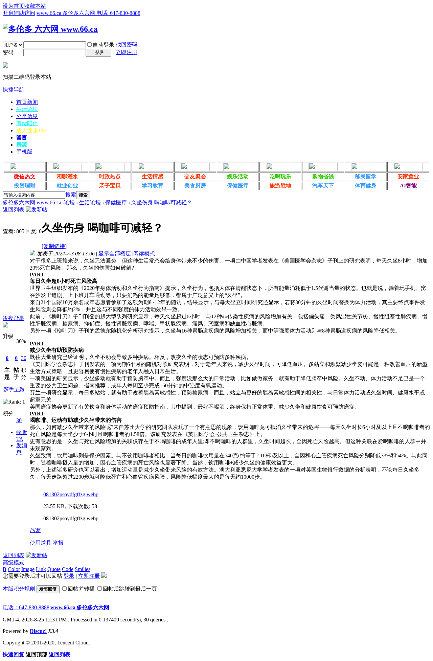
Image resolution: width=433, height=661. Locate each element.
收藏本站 (35, 6)
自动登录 (103, 45)
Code (67, 569)
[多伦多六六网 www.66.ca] (50, 29)
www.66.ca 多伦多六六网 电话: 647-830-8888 (88, 13)
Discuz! (38, 631)
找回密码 (126, 44)
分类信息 (27, 116)
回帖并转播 (81, 589)
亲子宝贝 (110, 185)
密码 (8, 52)
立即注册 (126, 52)
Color (14, 569)
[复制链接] (54, 246)
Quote (54, 569)
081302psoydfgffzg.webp (70, 494)
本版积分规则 (19, 589)
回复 (35, 530)
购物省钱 (323, 176)
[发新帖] (36, 209)
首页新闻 (27, 102)
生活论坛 (27, 109)
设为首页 (13, 6)
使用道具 (40, 543)
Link (41, 569)
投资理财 (25, 185)
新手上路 (13, 389)
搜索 (70, 195)
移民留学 (366, 176)
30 (23, 358)
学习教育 (152, 185)
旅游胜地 (280, 185)
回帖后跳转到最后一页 (130, 589)
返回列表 (13, 209)
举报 (58, 543)
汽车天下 (323, 185)
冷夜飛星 (13, 318)
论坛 (69, 202)
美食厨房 (195, 185)
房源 (21, 144)
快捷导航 (13, 89)
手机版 (24, 152)
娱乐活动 (238, 176)
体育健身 (366, 185)
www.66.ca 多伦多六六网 (79, 607)
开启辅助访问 (19, 13)
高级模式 (13, 562)
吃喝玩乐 (280, 176)
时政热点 (110, 176)
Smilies (82, 569)
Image (28, 569)
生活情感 (152, 176)
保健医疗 (238, 185)
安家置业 (408, 176)
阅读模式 (144, 253)
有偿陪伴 (27, 123)
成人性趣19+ (31, 130)
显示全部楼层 (114, 253)
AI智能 (408, 185)
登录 (69, 576)
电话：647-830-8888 (26, 607)
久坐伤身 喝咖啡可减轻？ (161, 202)
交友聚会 (195, 176)
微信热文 (25, 176)
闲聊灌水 (67, 176)
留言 (21, 137)
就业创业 (67, 185)
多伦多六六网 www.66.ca (32, 202)
